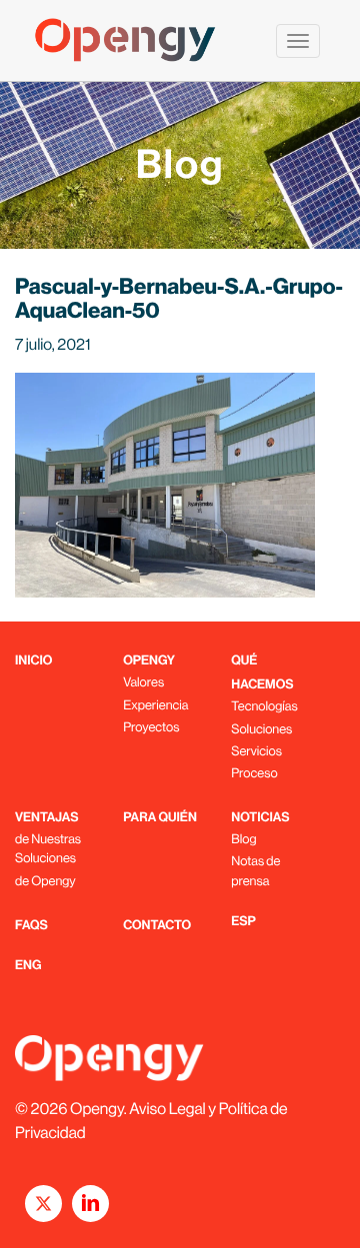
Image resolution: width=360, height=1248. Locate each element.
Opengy (149, 660)
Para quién (160, 817)
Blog (243, 838)
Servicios (256, 750)
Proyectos (151, 726)
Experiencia (155, 704)
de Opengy (45, 880)
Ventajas (47, 817)
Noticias (260, 817)
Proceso (254, 772)
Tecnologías (264, 705)
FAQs (31, 925)
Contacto (157, 925)
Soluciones (261, 728)
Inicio (33, 660)
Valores (143, 681)
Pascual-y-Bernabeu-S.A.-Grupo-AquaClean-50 (179, 298)
